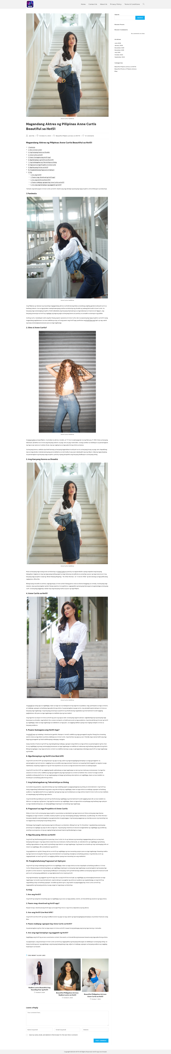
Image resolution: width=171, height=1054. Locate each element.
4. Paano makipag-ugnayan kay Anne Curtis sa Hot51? (47, 182)
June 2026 (118, 43)
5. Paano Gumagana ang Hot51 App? (39, 157)
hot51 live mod (90, 320)
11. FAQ (30, 172)
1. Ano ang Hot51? (36, 175)
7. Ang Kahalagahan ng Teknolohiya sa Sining (42, 162)
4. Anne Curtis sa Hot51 (35, 155)
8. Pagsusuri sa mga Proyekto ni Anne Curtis (42, 165)
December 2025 (119, 48)
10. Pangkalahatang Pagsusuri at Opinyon (41, 170)
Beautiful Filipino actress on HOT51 (68, 136)
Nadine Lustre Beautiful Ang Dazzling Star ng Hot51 (39, 988)
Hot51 (31, 706)
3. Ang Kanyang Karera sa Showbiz (39, 152)
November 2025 (119, 50)
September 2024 (120, 57)
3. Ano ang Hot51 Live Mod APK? (41, 180)
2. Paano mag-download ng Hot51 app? (43, 177)
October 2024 (119, 55)
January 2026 (119, 45)
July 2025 (117, 52)
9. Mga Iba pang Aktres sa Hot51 (38, 167)
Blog (116, 71)
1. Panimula (31, 147)
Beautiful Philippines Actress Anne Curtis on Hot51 (95, 995)
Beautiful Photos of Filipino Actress (126, 69)
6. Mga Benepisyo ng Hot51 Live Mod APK (41, 160)
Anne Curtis (31, 440)
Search (117, 14)
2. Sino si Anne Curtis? (35, 150)
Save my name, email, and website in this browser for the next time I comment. (53, 1035)
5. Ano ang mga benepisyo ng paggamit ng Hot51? (46, 185)
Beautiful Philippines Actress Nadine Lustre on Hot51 (67, 994)
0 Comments (89, 136)
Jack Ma (31, 136)
